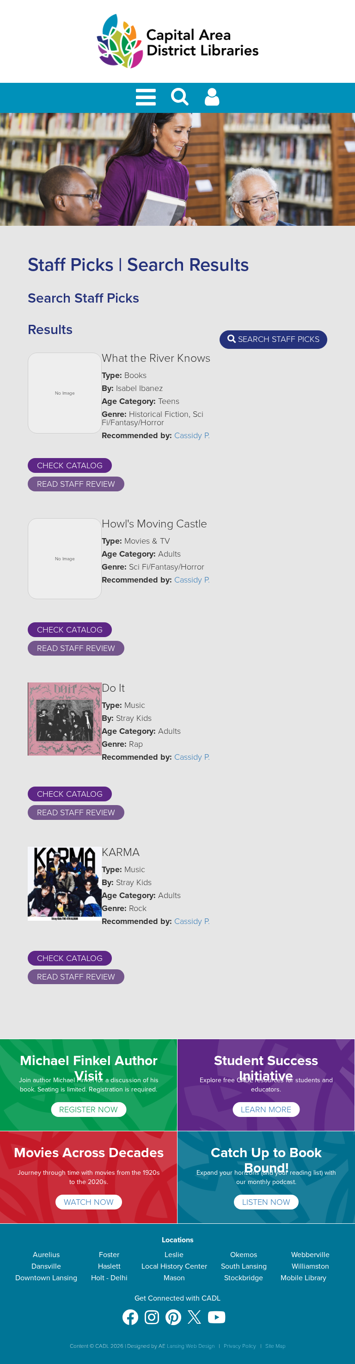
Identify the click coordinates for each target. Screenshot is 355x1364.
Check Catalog (70, 465)
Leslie (174, 1254)
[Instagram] (152, 1313)
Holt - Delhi (109, 1278)
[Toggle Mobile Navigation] (147, 98)
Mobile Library (303, 1278)
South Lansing (244, 1266)
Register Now (88, 1109)
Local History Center (174, 1266)
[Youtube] (217, 1313)
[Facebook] (130, 1313)
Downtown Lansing (46, 1278)
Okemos (243, 1254)
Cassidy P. (192, 435)
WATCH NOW (89, 1202)
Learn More (266, 1109)
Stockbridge (243, 1278)
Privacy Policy (240, 1346)
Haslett (109, 1266)
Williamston (310, 1266)
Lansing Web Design (190, 1346)
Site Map (275, 1346)
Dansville (46, 1266)
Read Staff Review (76, 484)
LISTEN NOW (266, 1202)
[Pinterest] (173, 1313)
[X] (194, 1313)
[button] (180, 101)
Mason (174, 1278)
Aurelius (46, 1254)
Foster (109, 1254)
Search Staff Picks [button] (277, 339)
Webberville (310, 1254)
